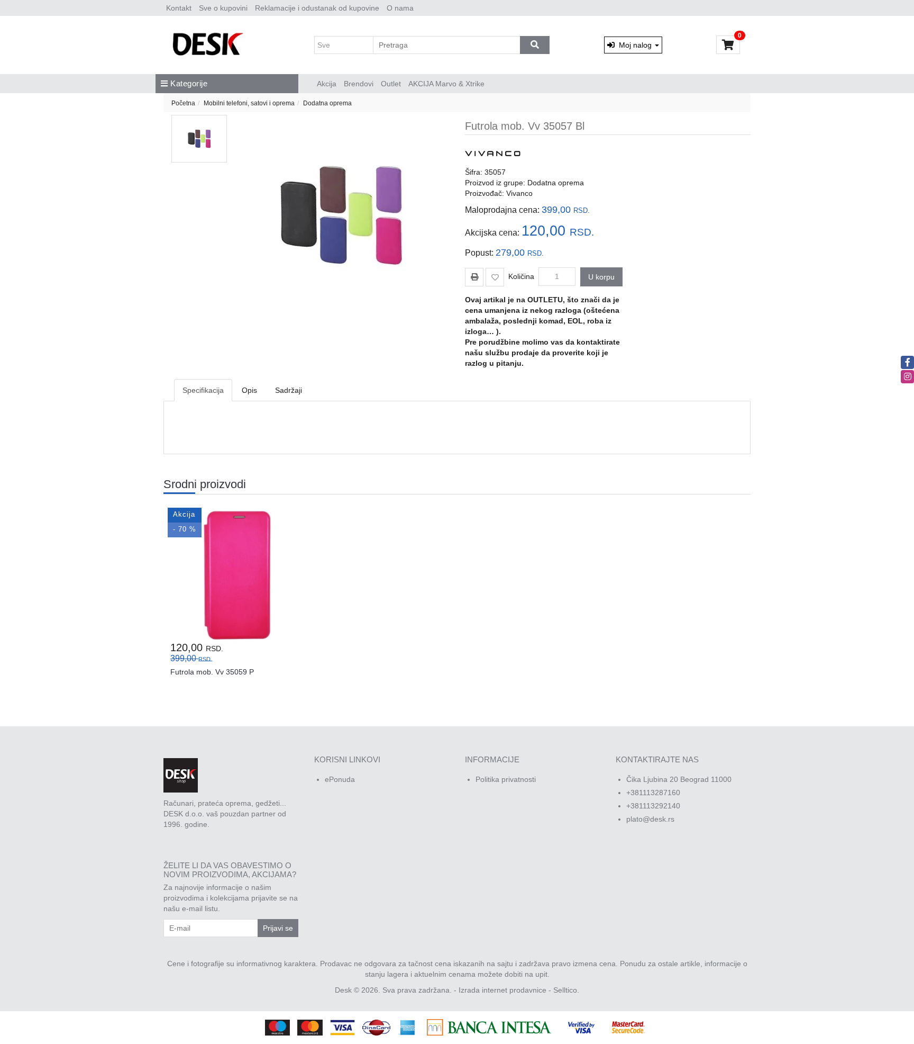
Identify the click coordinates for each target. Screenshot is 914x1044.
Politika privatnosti (506, 779)
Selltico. (566, 990)
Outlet (391, 83)
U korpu (601, 277)
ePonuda (340, 779)
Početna (183, 103)
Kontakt (178, 8)
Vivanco (519, 193)
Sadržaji (288, 390)
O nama (400, 8)
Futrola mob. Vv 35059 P (212, 672)
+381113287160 (653, 792)
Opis (249, 390)
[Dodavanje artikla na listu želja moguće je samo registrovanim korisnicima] (495, 277)
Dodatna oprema (327, 103)
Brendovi (358, 83)
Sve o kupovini (223, 8)
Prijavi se (278, 928)
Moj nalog (634, 45)
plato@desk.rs (650, 819)
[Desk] (209, 45)
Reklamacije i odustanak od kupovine (317, 8)
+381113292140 (653, 806)
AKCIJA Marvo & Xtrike (446, 83)
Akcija (326, 83)
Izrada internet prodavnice (502, 990)
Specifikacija (203, 390)
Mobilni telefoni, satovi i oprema (249, 103)
